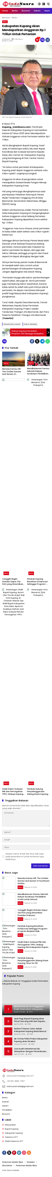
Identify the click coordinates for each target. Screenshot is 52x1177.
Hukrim (5, 1105)
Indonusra (6, 39)
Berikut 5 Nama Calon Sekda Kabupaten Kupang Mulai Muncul (30, 1030)
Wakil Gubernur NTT (14, 1141)
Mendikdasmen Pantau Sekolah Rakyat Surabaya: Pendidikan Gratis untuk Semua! (38, 371)
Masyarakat (10, 1125)
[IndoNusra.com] (18, 4)
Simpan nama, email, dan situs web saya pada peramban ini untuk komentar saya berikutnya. (25, 856)
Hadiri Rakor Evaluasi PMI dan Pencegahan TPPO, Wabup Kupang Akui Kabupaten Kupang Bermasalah (12, 792)
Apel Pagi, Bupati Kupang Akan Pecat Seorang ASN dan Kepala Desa (29, 1020)
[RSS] (29, 1153)
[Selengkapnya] (26, 1070)
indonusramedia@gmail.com (20, 1086)
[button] (39, 4)
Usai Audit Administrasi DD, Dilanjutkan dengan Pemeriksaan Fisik (30, 1050)
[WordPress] (19, 1153)
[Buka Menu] (43, 4)
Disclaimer (7, 1165)
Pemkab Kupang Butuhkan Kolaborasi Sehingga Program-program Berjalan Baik (38, 582)
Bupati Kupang (11, 1129)
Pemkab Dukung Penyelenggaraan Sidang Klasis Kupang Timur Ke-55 (37, 792)
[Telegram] (42, 341)
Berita (5, 22)
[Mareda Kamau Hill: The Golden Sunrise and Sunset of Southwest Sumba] (13, 359)
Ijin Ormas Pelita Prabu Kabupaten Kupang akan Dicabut (30, 1040)
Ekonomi (6, 1114)
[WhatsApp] (47, 341)
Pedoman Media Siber (12, 1162)
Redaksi (31, 1162)
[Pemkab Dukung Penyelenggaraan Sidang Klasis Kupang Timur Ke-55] (38, 687)
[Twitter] (37, 341)
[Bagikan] (47, 40)
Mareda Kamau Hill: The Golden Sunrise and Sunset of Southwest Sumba (11, 372)
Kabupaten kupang (14, 1133)
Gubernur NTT (11, 1137)
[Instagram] (24, 1153)
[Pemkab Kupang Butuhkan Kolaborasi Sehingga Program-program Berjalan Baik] (38, 477)
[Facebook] (32, 341)
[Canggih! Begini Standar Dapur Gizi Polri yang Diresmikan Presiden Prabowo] (13, 477)
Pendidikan (7, 1110)
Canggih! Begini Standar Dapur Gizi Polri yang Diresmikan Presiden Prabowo (12, 582)
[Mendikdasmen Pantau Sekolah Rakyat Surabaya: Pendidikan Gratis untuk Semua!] (38, 359)
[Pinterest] (14, 1153)
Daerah (5, 1101)
